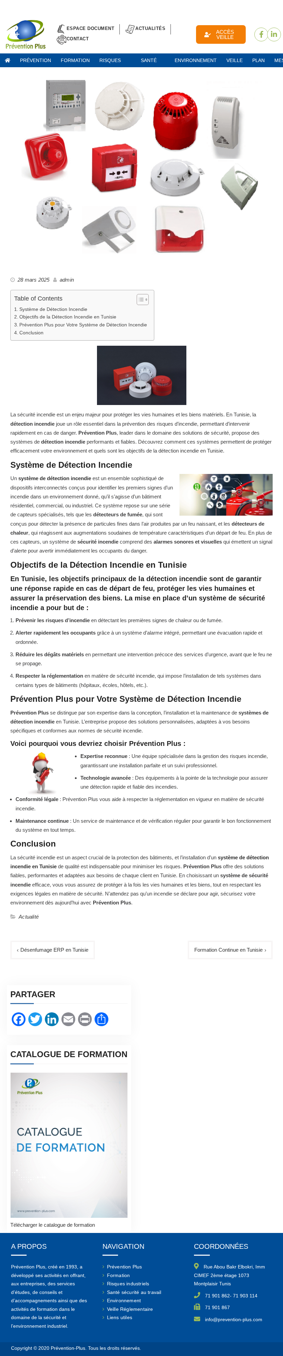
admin (67, 280)
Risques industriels (128, 1283)
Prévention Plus (35, 62)
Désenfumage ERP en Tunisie (54, 950)
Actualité (29, 917)
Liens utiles (119, 1317)
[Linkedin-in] (274, 34)
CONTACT (78, 38)
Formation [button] (75, 60)
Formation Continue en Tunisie (228, 950)
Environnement (124, 1300)
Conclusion (31, 332)
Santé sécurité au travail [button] (153, 62)
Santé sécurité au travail (134, 1292)
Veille (234, 60)
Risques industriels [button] (115, 62)
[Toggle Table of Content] (139, 299)
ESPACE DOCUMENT (91, 28)
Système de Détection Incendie (53, 309)
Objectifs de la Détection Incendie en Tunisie (67, 317)
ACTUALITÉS (150, 28)
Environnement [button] (196, 60)
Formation (118, 1275)
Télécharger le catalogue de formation (52, 1225)
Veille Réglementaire (130, 1309)
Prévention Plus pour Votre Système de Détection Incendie (83, 324)
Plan (258, 60)
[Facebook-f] (261, 34)
